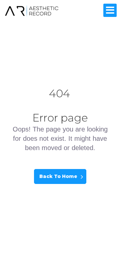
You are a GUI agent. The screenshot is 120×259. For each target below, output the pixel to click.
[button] (110, 10)
